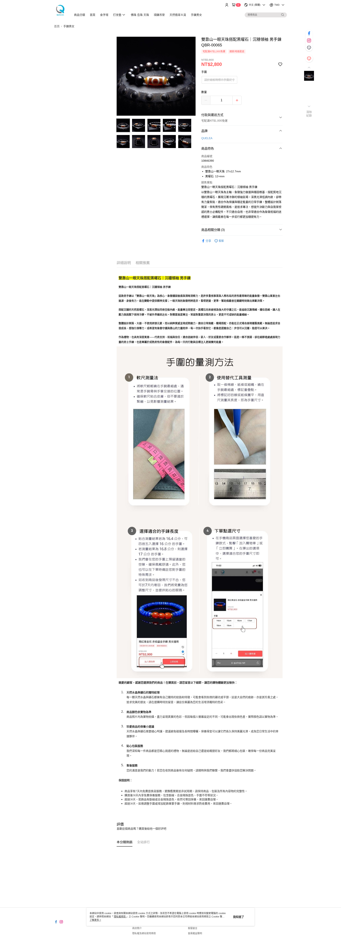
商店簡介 (137, 928)
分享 (208, 240)
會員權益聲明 (195, 933)
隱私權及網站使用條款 (144, 933)
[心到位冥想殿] (60, 10)
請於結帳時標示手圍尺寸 (219, 79)
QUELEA (206, 138)
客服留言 (192, 928)
